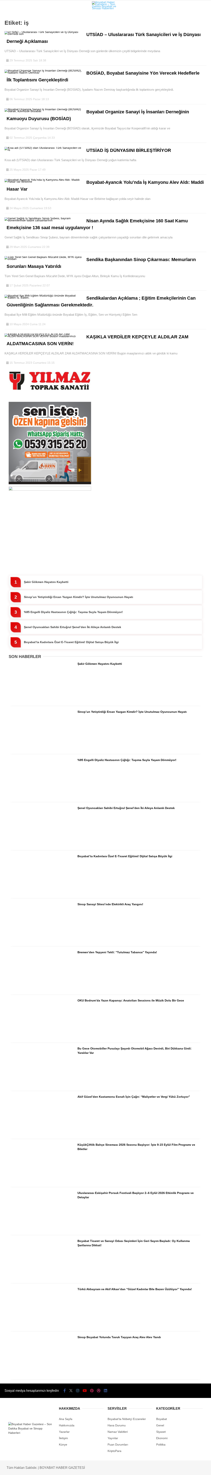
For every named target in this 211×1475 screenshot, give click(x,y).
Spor (10, 59)
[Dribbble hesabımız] (110, 1468)
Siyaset (12, 42)
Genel (10, 50)
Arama (172, 20)
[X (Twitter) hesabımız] (37, 1468)
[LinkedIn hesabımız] (128, 1468)
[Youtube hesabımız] (73, 1468)
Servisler (14, 67)
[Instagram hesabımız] (55, 1468)
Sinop (10, 33)
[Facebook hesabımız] (19, 1468)
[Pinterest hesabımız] (92, 1468)
